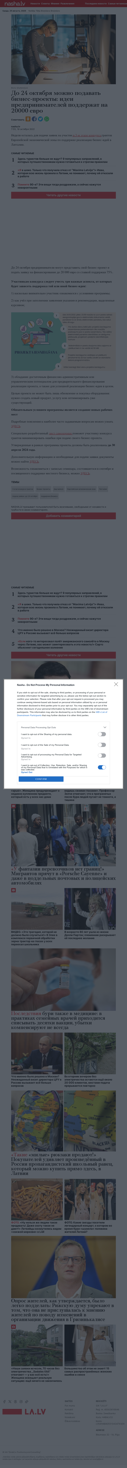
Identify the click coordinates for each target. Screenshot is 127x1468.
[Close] (117, 685)
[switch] (102, 734)
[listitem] (63, 727)
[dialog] (63, 734)
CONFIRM (41, 779)
